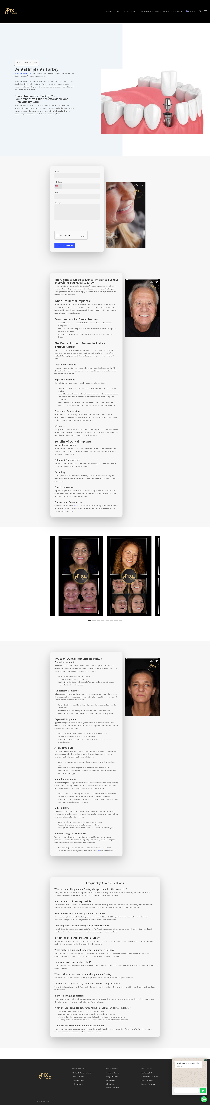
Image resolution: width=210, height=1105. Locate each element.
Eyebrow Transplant (148, 1084)
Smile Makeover (77, 1084)
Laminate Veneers (78, 1077)
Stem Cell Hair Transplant (150, 1077)
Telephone (58, 184)
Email (56, 192)
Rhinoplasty (110, 1084)
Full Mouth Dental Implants (81, 1073)
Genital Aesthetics (112, 1073)
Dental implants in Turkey (23, 73)
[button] (205, 1060)
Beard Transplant (147, 1080)
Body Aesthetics (112, 1077)
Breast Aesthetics (112, 1088)
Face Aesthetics (111, 1080)
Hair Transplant (146, 1073)
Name (56, 172)
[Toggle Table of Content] (34, 62)
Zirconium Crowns (78, 1080)
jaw (98, 851)
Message (57, 203)
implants (77, 505)
